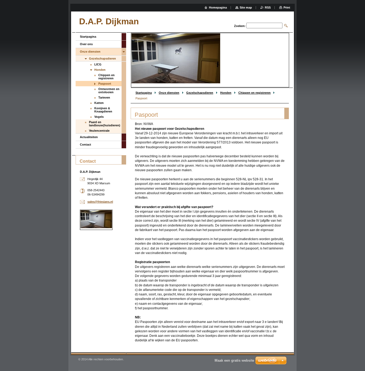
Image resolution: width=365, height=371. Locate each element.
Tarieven (104, 97)
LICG (98, 64)
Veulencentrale (99, 130)
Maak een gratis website (234, 360)
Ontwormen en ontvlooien (108, 90)
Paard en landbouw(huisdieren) (104, 123)
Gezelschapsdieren (199, 92)
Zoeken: (240, 26)
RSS (268, 7)
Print (287, 7)
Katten (99, 102)
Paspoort (104, 83)
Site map (246, 7)
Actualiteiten (89, 137)
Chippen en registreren (254, 92)
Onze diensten (169, 92)
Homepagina (218, 7)
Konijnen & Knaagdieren (103, 110)
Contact (85, 144)
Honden (225, 92)
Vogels (99, 116)
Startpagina (143, 92)
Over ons (86, 44)
